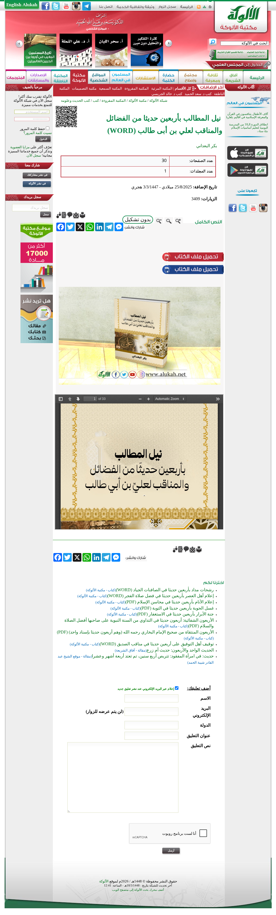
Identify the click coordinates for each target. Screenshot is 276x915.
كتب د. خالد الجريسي (167, 94)
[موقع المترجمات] (16, 77)
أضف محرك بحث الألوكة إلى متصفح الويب (138, 889)
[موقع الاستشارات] (146, 77)
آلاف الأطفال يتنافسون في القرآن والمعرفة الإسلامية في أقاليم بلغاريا (247, 115)
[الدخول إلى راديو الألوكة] (234, 55)
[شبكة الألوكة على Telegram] (86, 6)
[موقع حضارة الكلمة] (168, 77)
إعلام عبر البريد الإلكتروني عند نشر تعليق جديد (146, 688)
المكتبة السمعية (110, 88)
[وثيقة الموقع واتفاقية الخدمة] (135, 9)
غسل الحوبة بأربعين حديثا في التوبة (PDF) (177, 608)
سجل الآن (34, 155)
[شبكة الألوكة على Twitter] (55, 6)
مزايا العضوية (20, 147)
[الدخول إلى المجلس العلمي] (237, 66)
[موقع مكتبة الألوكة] (79, 77)
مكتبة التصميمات (84, 88)
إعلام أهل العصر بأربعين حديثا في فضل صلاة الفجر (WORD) (160, 595)
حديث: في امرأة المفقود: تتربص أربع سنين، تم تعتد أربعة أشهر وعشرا (153, 656)
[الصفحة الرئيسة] (210, 8)
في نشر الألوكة (37, 183)
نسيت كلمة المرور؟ (37, 133)
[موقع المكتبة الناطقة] (60, 77)
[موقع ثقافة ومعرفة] (213, 77)
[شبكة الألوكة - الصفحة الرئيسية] (186, 9)
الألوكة (104, 881)
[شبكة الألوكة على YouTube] (66, 6)
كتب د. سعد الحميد (198, 94)
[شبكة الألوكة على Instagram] (76, 6)
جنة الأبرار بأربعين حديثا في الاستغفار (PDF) (175, 614)
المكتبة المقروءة (137, 88)
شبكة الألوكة (158, 100)
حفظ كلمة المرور (33, 129)
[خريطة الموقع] (204, 8)
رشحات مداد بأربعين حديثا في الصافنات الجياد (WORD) (165, 589)
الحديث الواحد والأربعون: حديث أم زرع (180, 650)
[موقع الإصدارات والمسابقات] (38, 77)
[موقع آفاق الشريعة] (233, 77)
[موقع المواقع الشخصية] (99, 77)
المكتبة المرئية (161, 88)
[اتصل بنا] (105, 8)
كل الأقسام (183, 88)
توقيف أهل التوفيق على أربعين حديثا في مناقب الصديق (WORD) (157, 644)
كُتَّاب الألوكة (246, 87)
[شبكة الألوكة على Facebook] (45, 6)
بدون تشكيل (138, 219)
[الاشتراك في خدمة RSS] (199, 8)
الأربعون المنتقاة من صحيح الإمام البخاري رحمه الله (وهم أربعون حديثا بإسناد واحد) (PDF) (135, 632)
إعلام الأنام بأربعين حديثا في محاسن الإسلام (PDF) (169, 602)
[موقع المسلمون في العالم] (121, 77)
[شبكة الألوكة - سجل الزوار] (167, 8)
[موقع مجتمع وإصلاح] (190, 77)
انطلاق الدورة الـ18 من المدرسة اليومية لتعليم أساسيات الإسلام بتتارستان (248, 128)
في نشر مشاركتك (37, 174)
